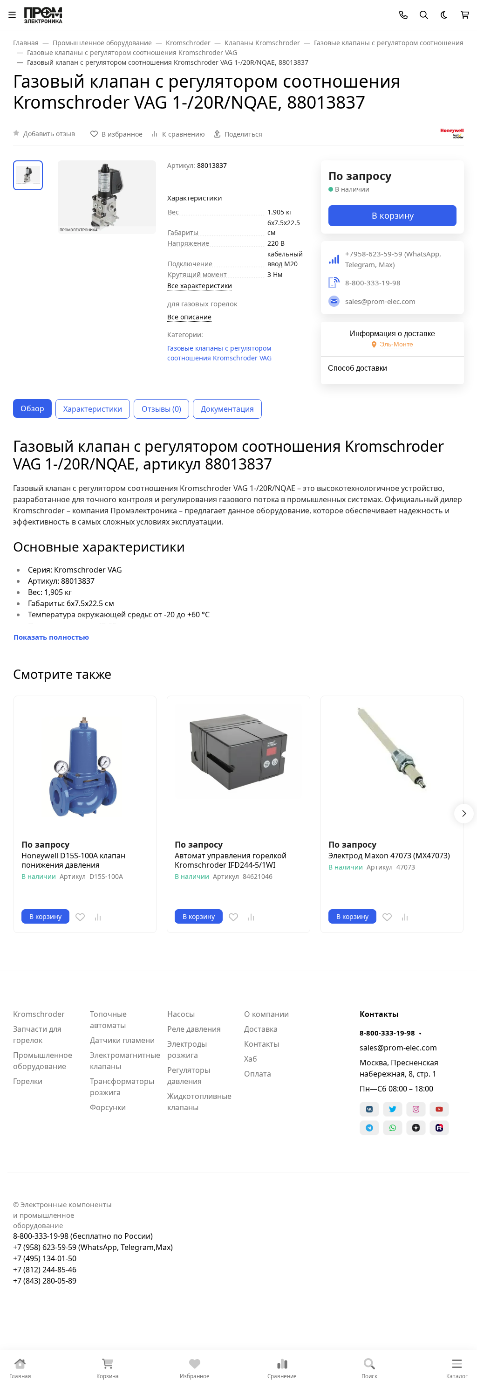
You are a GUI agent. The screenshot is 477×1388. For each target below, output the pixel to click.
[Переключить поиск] (424, 14)
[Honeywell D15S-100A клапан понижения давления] (85, 767)
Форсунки (108, 1107)
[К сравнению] (98, 917)
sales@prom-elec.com (398, 1048)
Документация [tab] (227, 409)
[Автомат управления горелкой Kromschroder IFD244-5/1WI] (238, 767)
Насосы (181, 1014)
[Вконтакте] (369, 1109)
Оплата (257, 1074)
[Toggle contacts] (403, 14)
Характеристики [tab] (92, 409)
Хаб (250, 1059)
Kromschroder (39, 1014)
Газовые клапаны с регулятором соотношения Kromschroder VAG (219, 353)
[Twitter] (392, 1109)
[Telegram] (369, 1127)
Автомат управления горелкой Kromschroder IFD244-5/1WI (230, 860)
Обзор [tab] (32, 408)
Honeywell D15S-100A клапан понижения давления (73, 860)
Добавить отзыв (49, 133)
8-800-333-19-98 (387, 1032)
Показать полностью (51, 637)
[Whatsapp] (392, 1127)
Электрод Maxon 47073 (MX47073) (389, 855)
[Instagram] (416, 1109)
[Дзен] (416, 1127)
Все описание (189, 316)
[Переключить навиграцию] (12, 14)
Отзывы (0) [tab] (161, 409)
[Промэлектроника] (43, 13)
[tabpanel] (238, 539)
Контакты (261, 1044)
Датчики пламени (122, 1040)
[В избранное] (80, 917)
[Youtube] (439, 1109)
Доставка (261, 1029)
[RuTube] (439, 1127)
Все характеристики (199, 285)
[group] (107, 206)
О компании (266, 1014)
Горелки (27, 1081)
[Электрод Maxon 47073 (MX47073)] (392, 767)
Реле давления (194, 1029)
